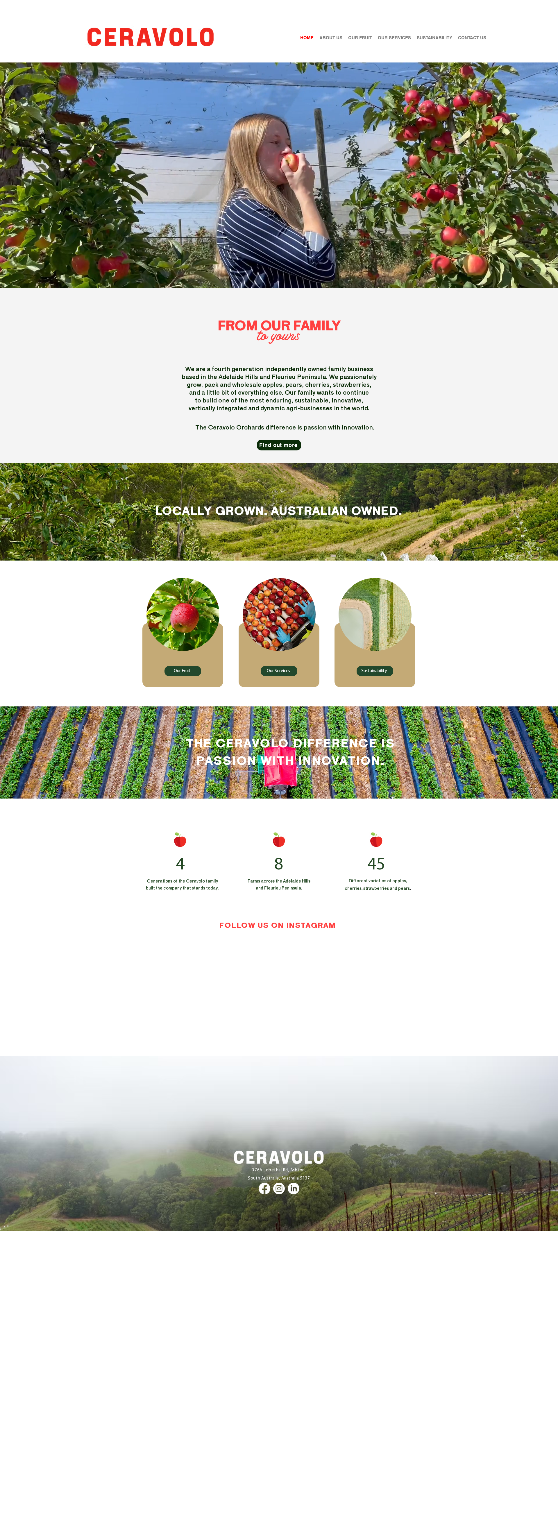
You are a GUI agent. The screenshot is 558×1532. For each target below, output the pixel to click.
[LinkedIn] (293, 1188)
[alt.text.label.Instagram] (279, 1188)
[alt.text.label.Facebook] (264, 1188)
